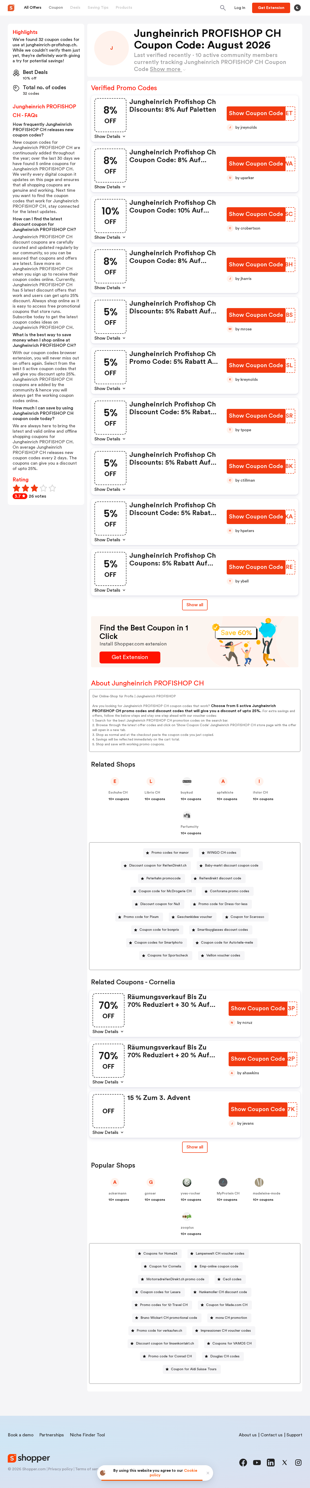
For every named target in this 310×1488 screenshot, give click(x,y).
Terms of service (90, 1469)
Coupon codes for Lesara (160, 1292)
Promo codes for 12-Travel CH (164, 1305)
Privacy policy (60, 1469)
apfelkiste (225, 792)
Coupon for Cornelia (165, 1266)
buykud (187, 792)
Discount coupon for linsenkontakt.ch (165, 1343)
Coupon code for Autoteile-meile (227, 942)
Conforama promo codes (229, 891)
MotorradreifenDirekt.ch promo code (175, 1279)
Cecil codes (232, 1279)
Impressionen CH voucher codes (226, 1330)
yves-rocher (190, 1193)
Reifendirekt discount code (220, 878)
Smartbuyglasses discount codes (222, 929)
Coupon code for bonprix (159, 929)
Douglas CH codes (225, 1356)
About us (248, 1435)
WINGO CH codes (221, 852)
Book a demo (20, 1435)
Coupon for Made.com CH (227, 1305)
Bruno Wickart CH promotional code (168, 1318)
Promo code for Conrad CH (170, 1356)
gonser (150, 1193)
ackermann (117, 1193)
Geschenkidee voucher (194, 917)
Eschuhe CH (118, 792)
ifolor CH (260, 792)
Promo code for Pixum (141, 917)
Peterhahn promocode (163, 878)
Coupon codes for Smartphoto (158, 942)
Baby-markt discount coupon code (231, 865)
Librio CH (152, 792)
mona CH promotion (231, 1318)
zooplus (187, 1227)
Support (294, 1435)
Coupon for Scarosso (247, 917)
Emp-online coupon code (219, 1266)
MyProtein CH (228, 1193)
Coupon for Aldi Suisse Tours (194, 1369)
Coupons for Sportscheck (167, 955)
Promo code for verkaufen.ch (159, 1330)
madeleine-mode (266, 1193)
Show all (194, 605)
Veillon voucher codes (223, 955)
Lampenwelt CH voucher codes (220, 1253)
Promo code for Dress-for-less (223, 904)
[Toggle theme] (297, 7)
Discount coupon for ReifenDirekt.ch (157, 865)
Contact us (272, 1435)
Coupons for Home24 (160, 1253)
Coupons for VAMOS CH (232, 1343)
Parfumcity (190, 826)
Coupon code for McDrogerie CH (165, 891)
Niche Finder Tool (87, 1435)
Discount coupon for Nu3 (160, 904)
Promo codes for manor (170, 852)
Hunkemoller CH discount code (223, 1292)
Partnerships (51, 1435)
